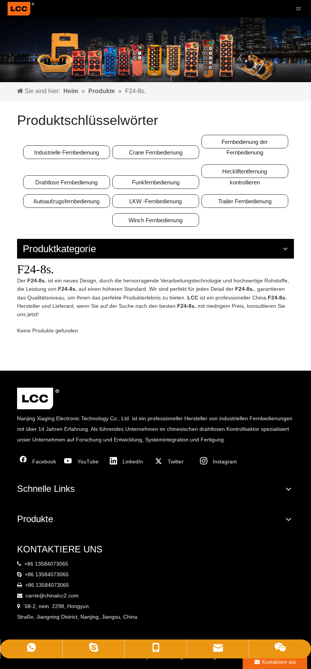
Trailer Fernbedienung (245, 201)
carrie (32, 596)
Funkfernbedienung (155, 182)
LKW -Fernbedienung (155, 201)
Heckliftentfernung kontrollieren (244, 173)
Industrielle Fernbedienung (66, 152)
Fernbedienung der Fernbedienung (244, 143)
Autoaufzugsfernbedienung (66, 201)
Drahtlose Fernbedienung (66, 182)
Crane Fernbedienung (155, 152)
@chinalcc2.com (59, 596)
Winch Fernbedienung (155, 220)
